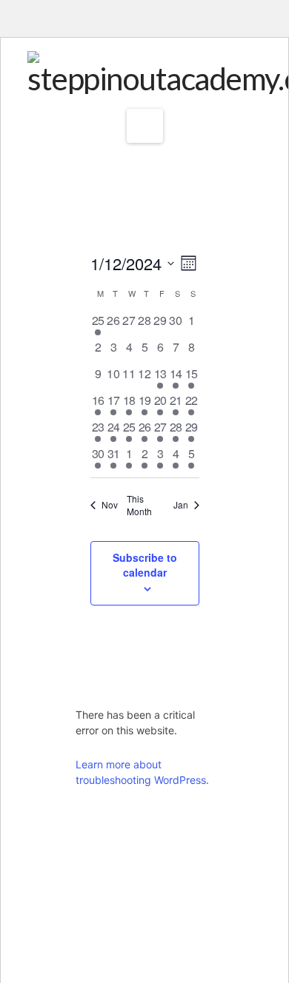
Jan (180, 504)
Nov (110, 504)
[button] (145, 126)
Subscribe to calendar (145, 565)
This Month (139, 505)
